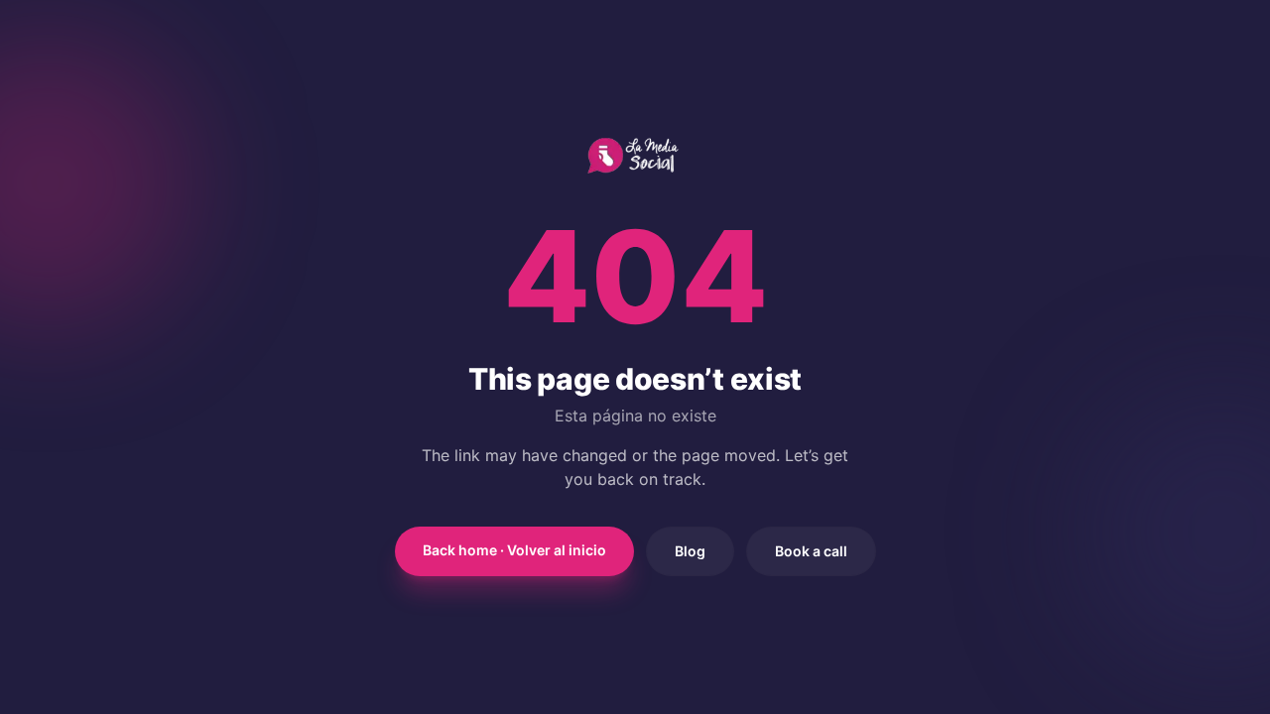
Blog (690, 550)
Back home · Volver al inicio (514, 549)
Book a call (811, 550)
